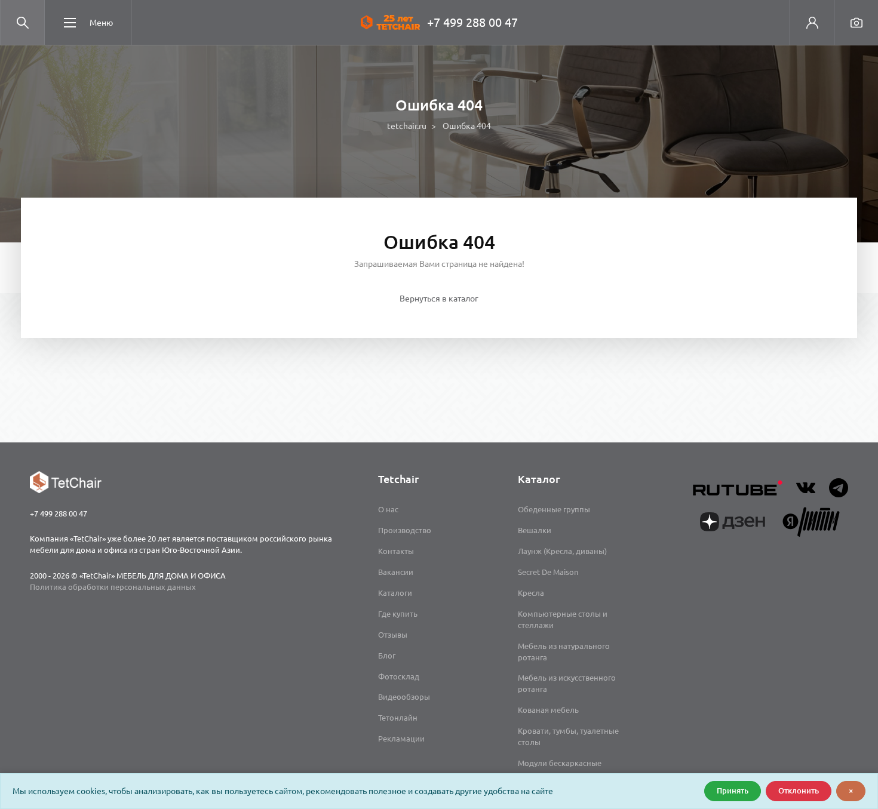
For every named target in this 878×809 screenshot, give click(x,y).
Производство (404, 530)
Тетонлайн (397, 717)
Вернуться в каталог (439, 298)
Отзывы (392, 634)
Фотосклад (398, 676)
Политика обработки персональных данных (113, 587)
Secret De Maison (548, 572)
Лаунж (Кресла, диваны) (562, 551)
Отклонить (798, 790)
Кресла (531, 593)
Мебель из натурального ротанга (564, 652)
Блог (386, 655)
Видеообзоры (404, 697)
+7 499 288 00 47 (472, 22)
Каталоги (395, 593)
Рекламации (401, 738)
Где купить (397, 614)
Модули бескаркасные (559, 763)
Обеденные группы (554, 509)
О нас (388, 509)
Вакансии (395, 572)
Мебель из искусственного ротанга (567, 683)
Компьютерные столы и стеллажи (562, 619)
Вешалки (534, 530)
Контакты (396, 551)
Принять (732, 790)
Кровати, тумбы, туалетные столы (568, 736)
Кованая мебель (548, 710)
